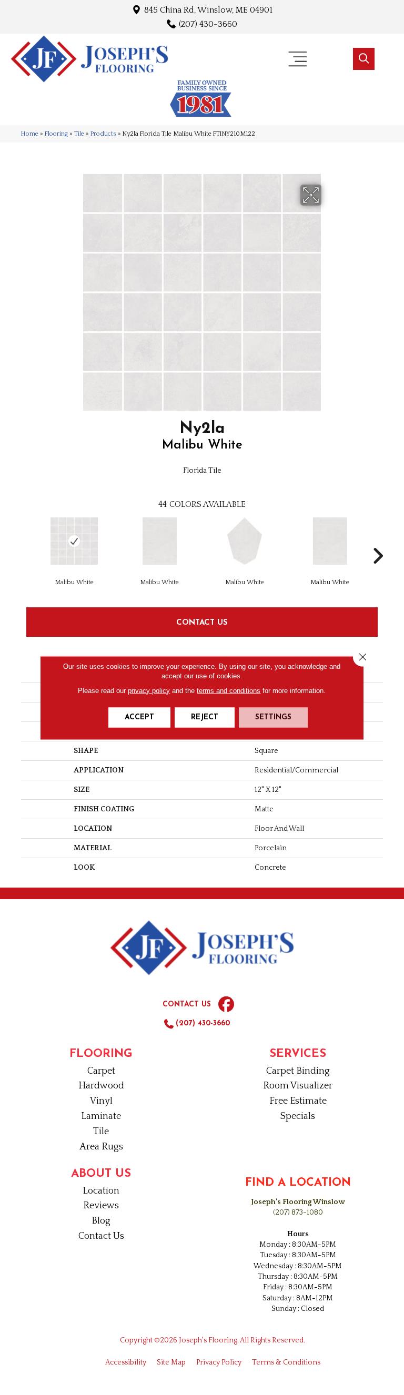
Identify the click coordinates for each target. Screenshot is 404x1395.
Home (29, 133)
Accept (139, 717)
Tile (79, 133)
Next (378, 540)
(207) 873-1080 (298, 1212)
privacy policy (149, 690)
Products (103, 133)
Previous (26, 540)
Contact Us (202, 622)
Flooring (56, 133)
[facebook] (226, 1004)
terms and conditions (228, 690)
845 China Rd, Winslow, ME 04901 (208, 9)
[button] (364, 59)
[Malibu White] (74, 541)
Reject (204, 717)
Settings (273, 717)
